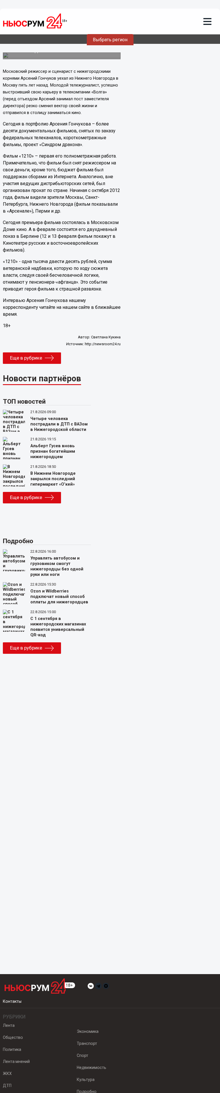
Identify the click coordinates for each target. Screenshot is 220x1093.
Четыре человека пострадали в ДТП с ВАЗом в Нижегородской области (59, 424)
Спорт (82, 1055)
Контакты (12, 1001)
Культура (86, 1079)
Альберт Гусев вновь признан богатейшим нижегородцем (52, 451)
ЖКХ (7, 1073)
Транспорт (87, 1043)
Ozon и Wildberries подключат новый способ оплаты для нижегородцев (59, 597)
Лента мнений (16, 1061)
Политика (12, 1049)
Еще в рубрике (26, 358)
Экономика (88, 1031)
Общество (13, 1037)
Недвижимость (91, 1067)
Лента (9, 1025)
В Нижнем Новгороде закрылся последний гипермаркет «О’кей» (53, 479)
